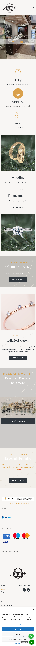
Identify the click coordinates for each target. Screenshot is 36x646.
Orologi (18, 80)
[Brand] (18, 115)
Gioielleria (18, 101)
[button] (33, 609)
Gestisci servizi (17, 624)
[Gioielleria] (18, 93)
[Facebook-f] (24, 590)
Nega (18, 634)
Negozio (3, 592)
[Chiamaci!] (31, 642)
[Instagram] (28, 590)
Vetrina (3, 594)
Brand (18, 123)
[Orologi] (18, 72)
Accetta (18, 629)
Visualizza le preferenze (18, 639)
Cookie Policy (17, 643)
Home (3, 589)
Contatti (3, 597)
